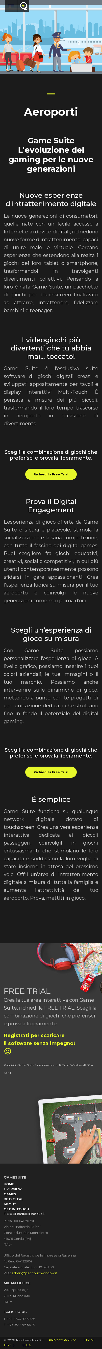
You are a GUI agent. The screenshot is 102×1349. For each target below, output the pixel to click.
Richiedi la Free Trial (51, 474)
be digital (13, 1199)
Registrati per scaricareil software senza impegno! (39, 1043)
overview (13, 1189)
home (9, 1184)
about (10, 1204)
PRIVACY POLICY (62, 1340)
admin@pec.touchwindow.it (34, 1273)
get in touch (16, 1209)
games (10, 1194)
